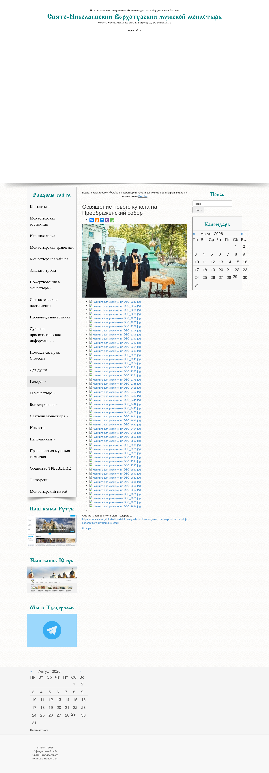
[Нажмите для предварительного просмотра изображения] (134, 261)
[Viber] (107, 220)
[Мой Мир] (102, 220)
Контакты (39, 206)
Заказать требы (43, 270)
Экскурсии (39, 479)
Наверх (86, 528)
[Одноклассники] (97, 220)
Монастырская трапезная (52, 247)
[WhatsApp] (112, 220)
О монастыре (42, 393)
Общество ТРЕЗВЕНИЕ (50, 468)
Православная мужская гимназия (50, 453)
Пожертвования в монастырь (45, 285)
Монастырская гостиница (42, 221)
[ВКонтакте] (91, 220)
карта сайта (134, 30)
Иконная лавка (42, 235)
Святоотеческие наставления (43, 302)
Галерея (37, 381)
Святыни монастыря (48, 416)
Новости (37, 427)
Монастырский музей (48, 491)
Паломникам (41, 439)
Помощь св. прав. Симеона (45, 355)
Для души (38, 370)
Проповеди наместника (50, 317)
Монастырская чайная (49, 259)
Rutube (142, 196)
